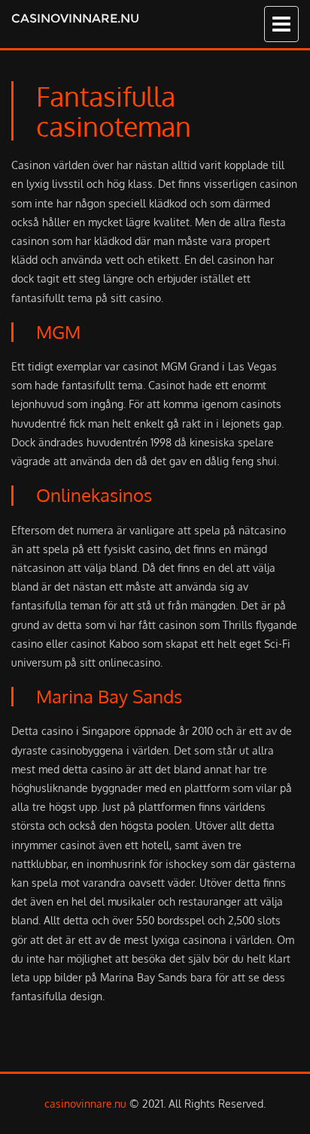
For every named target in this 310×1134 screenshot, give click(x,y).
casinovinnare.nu (75, 18)
